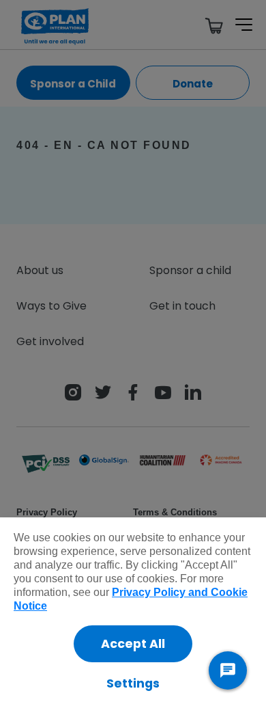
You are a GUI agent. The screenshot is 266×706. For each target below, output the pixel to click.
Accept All (133, 644)
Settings (133, 683)
